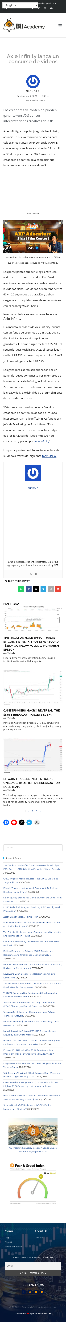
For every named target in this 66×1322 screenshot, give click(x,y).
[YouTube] (14, 822)
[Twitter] (30, 574)
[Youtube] (51, 8)
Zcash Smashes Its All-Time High (20, 916)
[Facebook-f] (24, 1292)
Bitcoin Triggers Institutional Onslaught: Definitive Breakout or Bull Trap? (31, 782)
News (42, 100)
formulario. (49, 456)
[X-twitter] (39, 8)
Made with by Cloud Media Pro (33, 1313)
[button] (60, 25)
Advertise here (33, 213)
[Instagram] (45, 8)
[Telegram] (29, 822)
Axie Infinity (42, 441)
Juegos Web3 (31, 100)
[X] (22, 822)
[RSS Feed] (37, 822)
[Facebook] (6, 822)
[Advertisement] (33, 526)
